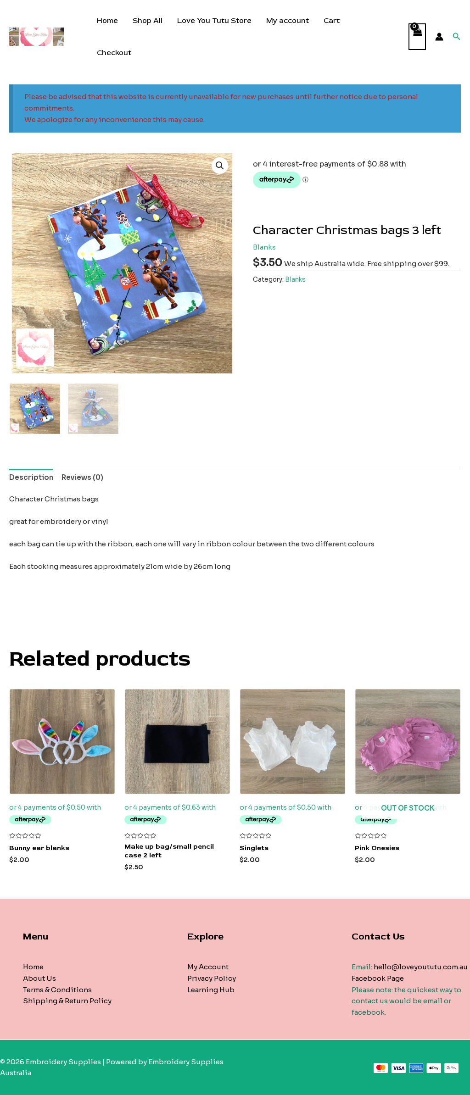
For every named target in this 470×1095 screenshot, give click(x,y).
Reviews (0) (82, 477)
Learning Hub (211, 989)
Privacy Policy (211, 978)
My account (287, 20)
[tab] (31, 478)
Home (107, 20)
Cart (332, 20)
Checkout (114, 52)
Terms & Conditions (57, 989)
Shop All (147, 20)
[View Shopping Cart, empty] (417, 36)
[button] (220, 165)
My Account (208, 966)
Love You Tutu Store (214, 20)
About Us (39, 978)
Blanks (264, 247)
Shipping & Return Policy (67, 1000)
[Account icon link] (439, 37)
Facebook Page (378, 978)
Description (31, 477)
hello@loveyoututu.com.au (421, 966)
